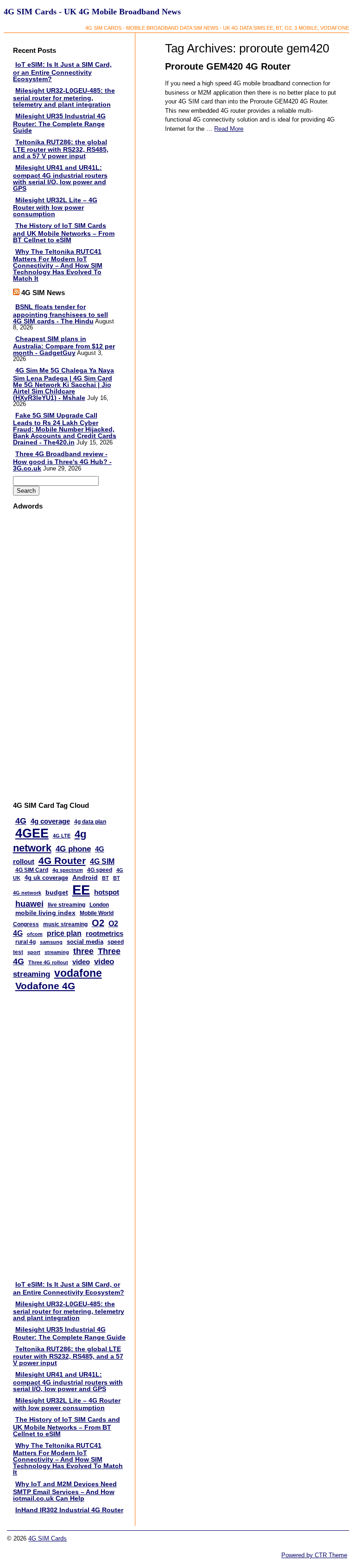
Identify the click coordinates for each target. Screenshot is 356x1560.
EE (81, 889)
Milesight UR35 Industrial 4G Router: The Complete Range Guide (59, 123)
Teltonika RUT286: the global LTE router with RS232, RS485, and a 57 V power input (60, 149)
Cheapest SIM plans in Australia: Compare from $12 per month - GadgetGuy (64, 346)
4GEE (32, 833)
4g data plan (90, 822)
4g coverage (50, 821)
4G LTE (61, 835)
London (99, 905)
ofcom (35, 934)
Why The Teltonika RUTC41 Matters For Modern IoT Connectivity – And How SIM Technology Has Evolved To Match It (57, 265)
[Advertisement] (49, 655)
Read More (228, 128)
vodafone (78, 973)
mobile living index (45, 912)
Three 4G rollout (48, 962)
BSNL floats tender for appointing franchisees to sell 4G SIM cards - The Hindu (60, 314)
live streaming (66, 905)
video (81, 962)
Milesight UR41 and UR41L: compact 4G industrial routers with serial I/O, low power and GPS (60, 178)
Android (85, 877)
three (83, 951)
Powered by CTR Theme (314, 1555)
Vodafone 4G (45, 985)
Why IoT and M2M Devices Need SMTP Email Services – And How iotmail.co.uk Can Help (65, 1491)
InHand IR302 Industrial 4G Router (69, 1510)
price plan (64, 933)
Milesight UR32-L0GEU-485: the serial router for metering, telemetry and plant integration (64, 98)
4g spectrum (67, 870)
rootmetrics (104, 933)
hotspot (106, 892)
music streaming (65, 924)
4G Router (62, 860)
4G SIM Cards (47, 1538)
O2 (98, 923)
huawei (29, 904)
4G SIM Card (31, 870)
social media (85, 941)
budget (56, 892)
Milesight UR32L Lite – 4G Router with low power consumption (55, 207)
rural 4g (25, 942)
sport (33, 952)
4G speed (99, 870)
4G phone (73, 848)
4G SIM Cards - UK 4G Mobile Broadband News (92, 11)
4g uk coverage (46, 877)
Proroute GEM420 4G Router (228, 66)
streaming (56, 952)
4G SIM (102, 861)
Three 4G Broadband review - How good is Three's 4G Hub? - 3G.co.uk (62, 461)
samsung (51, 942)
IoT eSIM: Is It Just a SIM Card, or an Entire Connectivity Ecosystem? (62, 72)
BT (105, 878)
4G (20, 820)
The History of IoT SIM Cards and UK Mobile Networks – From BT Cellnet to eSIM (63, 233)
